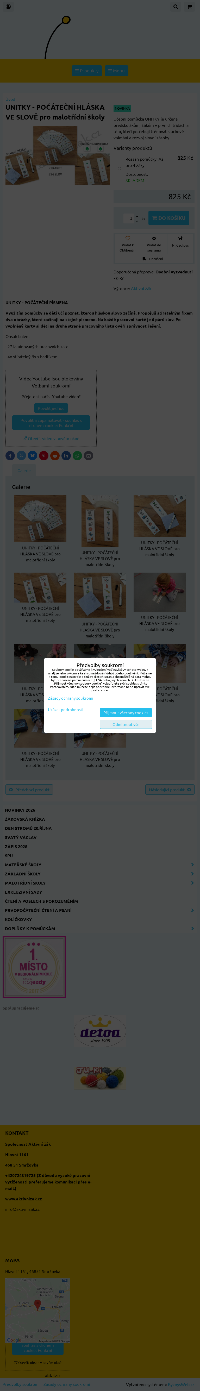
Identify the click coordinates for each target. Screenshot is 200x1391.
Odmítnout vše (126, 724)
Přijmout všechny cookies (125, 712)
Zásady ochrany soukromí (70, 698)
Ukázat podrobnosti (65, 709)
